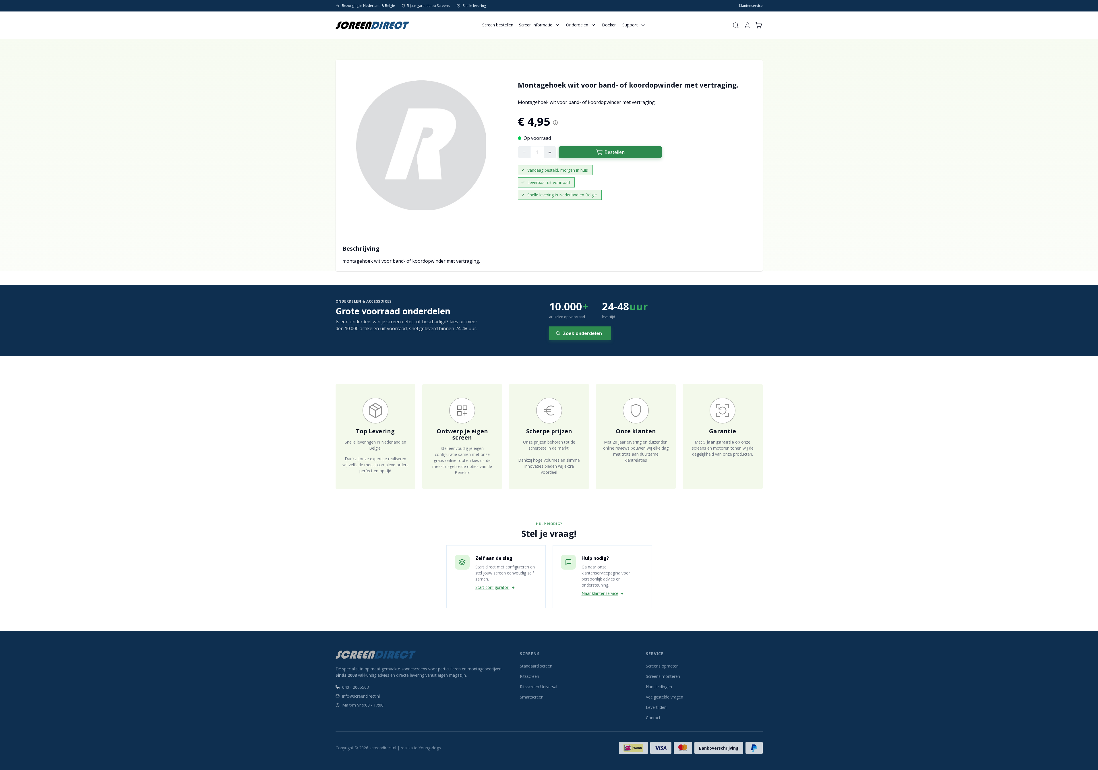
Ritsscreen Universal (538, 686)
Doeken (609, 25)
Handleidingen (659, 686)
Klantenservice (751, 5)
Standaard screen (536, 666)
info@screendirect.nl (361, 696)
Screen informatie (535, 25)
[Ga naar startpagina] (372, 25)
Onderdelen (577, 25)
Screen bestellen (497, 25)
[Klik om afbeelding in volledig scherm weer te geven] (420, 145)
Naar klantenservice (600, 593)
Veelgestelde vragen (664, 697)
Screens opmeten (662, 666)
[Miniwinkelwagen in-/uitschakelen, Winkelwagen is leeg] (759, 25)
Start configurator (492, 587)
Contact (653, 717)
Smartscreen (531, 697)
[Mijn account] (747, 25)
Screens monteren (663, 676)
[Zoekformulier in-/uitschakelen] (736, 25)
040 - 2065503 (355, 687)
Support (630, 25)
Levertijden (656, 707)
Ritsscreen (529, 676)
